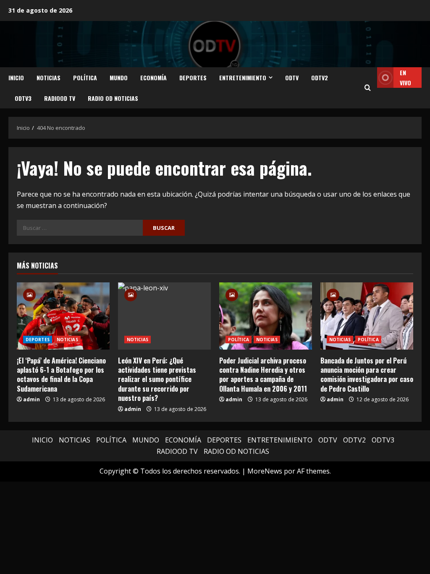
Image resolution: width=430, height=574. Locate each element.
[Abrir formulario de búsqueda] (367, 88)
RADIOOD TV (59, 98)
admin (31, 399)
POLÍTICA (85, 77)
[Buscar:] (80, 228)
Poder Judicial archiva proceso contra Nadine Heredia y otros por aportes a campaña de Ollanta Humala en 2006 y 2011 (263, 374)
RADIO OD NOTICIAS (113, 98)
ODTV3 (23, 98)
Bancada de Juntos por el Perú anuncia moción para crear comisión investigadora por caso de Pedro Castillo (366, 374)
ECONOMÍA (153, 77)
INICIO (16, 77)
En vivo (405, 77)
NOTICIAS (48, 77)
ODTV (292, 77)
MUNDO (119, 77)
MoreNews (264, 471)
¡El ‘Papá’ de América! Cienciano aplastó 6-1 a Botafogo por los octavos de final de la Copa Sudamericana (61, 374)
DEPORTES (193, 77)
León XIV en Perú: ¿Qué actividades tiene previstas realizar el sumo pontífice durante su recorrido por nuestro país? (157, 379)
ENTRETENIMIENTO (242, 77)
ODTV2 (319, 77)
